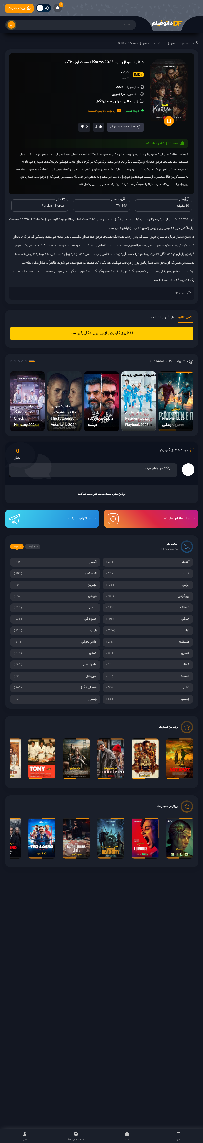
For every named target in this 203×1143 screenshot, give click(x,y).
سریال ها (169, 43)
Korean (60, 206)
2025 (119, 87)
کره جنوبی (118, 94)
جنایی (127, 101)
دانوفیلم (188, 43)
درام (118, 101)
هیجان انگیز (104, 101)
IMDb (138, 75)
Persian (47, 206)
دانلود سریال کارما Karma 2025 (135, 43)
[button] (32, 361)
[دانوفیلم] (167, 23)
